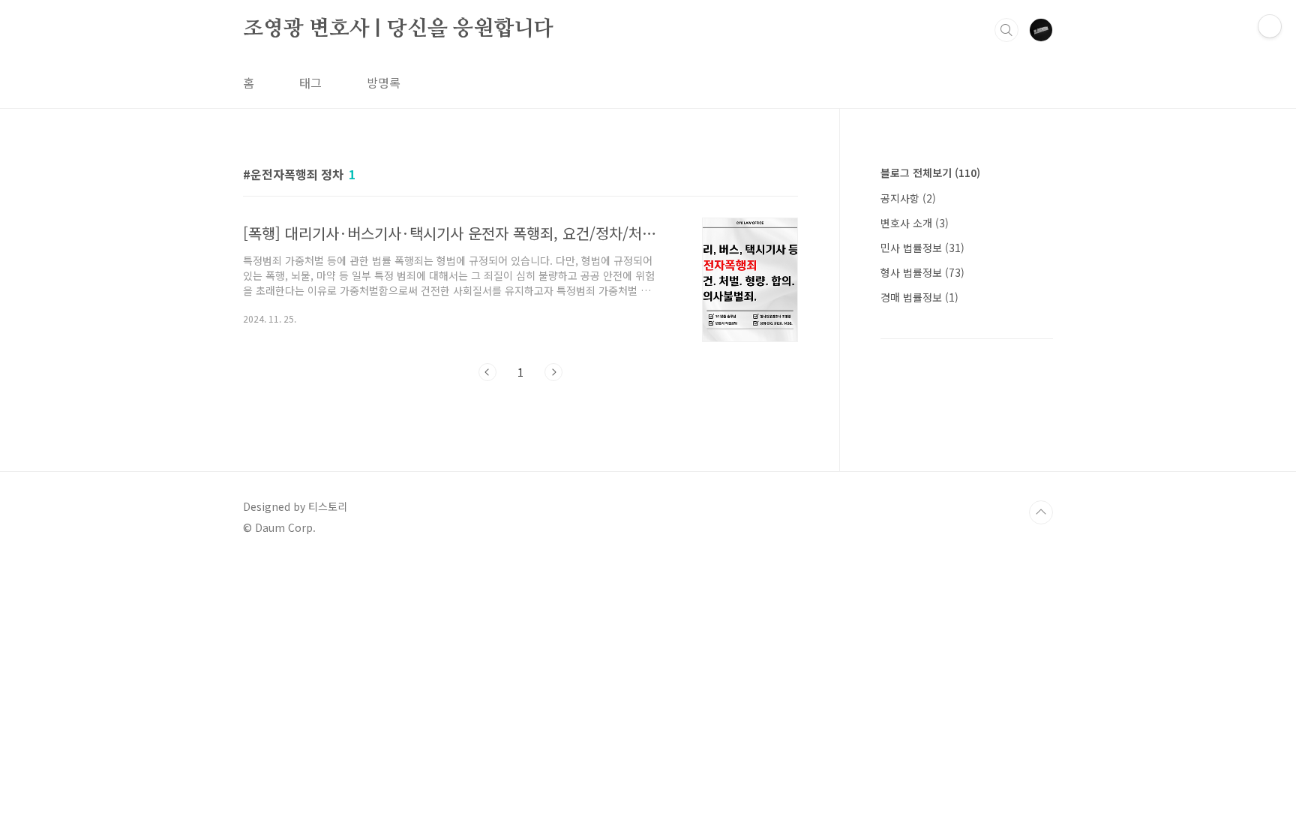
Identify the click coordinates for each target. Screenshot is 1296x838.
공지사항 (908, 198)
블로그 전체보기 (930, 172)
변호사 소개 (914, 222)
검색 (1006, 30)
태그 (310, 83)
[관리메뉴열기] (1269, 26)
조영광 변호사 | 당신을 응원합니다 (398, 29)
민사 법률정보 (922, 247)
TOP (1041, 512)
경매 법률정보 (919, 297)
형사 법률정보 (922, 272)
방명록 (383, 83)
